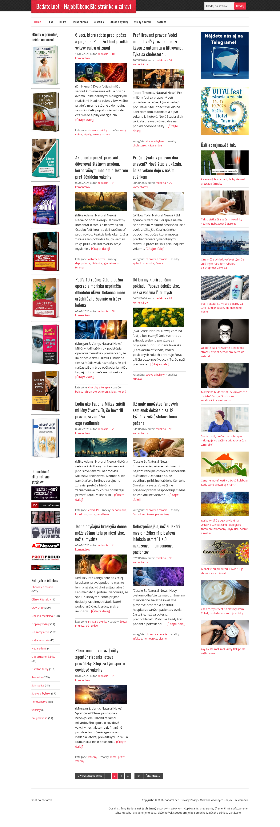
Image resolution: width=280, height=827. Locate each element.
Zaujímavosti (39, 718)
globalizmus (111, 263)
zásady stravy (101, 134)
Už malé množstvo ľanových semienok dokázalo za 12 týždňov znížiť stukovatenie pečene (155, 413)
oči (88, 625)
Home (37, 22)
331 (138, 776)
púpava (137, 379)
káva (151, 145)
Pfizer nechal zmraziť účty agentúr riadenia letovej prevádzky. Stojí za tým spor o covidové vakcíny (100, 660)
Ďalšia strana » (153, 776)
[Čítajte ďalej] (84, 120)
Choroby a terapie (156, 259)
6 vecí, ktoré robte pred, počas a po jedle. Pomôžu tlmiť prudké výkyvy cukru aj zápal (101, 41)
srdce (158, 145)
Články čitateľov (41, 599)
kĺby (113, 391)
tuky (167, 514)
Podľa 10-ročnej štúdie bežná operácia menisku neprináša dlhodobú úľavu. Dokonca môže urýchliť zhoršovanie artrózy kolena (100, 292)
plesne (163, 638)
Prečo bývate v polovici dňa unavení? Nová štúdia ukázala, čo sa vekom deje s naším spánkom (157, 167)
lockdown (81, 514)
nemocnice (150, 638)
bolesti (79, 391)
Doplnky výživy (40, 624)
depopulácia (82, 263)
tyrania (79, 267)
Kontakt (161, 22)
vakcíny (79, 761)
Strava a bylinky (119, 22)
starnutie (148, 263)
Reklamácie (241, 800)
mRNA (92, 514)
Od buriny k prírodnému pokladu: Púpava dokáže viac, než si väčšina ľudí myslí (156, 286)
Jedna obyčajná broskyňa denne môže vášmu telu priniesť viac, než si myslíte (101, 532)
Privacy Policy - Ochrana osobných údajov (206, 800)
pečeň (159, 514)
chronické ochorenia (97, 391)
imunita (79, 625)
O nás (50, 22)
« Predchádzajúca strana (90, 776)
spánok (137, 263)
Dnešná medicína (42, 616)
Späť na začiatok (41, 800)
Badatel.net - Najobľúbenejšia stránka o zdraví (83, 6)
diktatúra (97, 263)
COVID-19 (93, 510)
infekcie (137, 638)
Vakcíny (92, 757)
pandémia (103, 514)
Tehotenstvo (39, 701)
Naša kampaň (40, 640)
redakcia (103, 54)
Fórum (62, 22)
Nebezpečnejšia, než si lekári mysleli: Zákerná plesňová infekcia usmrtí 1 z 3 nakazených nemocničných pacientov (156, 539)
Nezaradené (38, 648)
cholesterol (139, 145)
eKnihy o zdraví (142, 22)
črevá (123, 621)
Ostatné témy (96, 259)
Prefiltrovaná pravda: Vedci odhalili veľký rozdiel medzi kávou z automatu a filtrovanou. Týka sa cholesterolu (158, 44)
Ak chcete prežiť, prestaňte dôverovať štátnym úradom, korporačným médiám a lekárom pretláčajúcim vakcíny (101, 167)
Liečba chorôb (80, 22)
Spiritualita (37, 685)
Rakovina (99, 22)
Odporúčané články (43, 656)
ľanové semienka (143, 514)
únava (159, 263)
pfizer (121, 757)
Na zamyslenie (40, 632)
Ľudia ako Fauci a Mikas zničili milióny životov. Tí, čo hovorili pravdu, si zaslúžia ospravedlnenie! (100, 413)
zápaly (87, 134)
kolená (122, 391)
